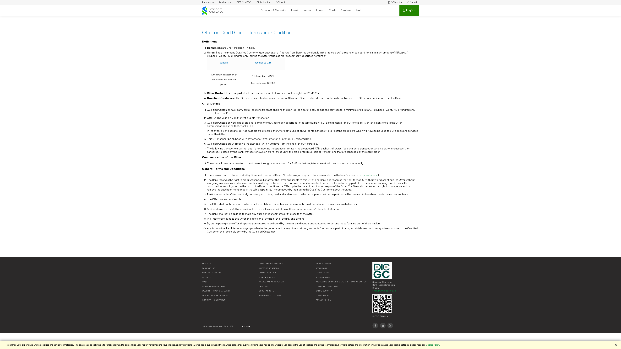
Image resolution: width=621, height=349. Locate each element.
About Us (206, 264)
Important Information (213, 300)
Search (414, 2)
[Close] (615, 344)
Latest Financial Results (215, 295)
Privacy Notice (323, 300)
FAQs (204, 282)
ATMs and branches (212, 273)
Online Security (324, 291)
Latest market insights (271, 264)
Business (224, 2)
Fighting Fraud (323, 264)
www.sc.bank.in (369, 175)
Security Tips (322, 273)
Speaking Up (321, 268)
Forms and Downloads (213, 286)
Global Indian (263, 2)
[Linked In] (383, 325)
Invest (294, 10)
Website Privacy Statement (216, 291)
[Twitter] (390, 325)
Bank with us (208, 268)
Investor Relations (269, 268)
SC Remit (281, 2)
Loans (320, 10)
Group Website (266, 291)
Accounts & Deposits (273, 10)
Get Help (206, 277)
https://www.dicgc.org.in (384, 291)
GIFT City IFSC (243, 2)
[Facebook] (375, 325)
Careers (263, 286)
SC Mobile (396, 2)
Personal (207, 2)
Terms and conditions (327, 286)
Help (359, 10)
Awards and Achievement (271, 282)
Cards (332, 10)
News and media (267, 277)
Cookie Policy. (433, 345)
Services (346, 10)
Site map (246, 326)
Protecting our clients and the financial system (341, 282)
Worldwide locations (270, 295)
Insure (307, 10)
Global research (268, 273)
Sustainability (323, 277)
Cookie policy (323, 295)
